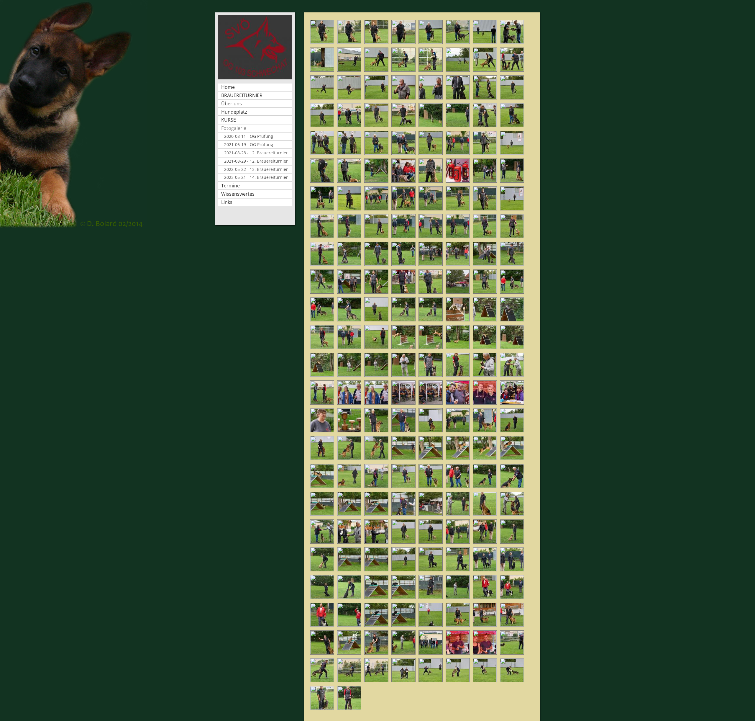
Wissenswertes (238, 194)
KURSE (228, 120)
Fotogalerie (233, 128)
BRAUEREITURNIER (241, 95)
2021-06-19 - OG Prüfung (248, 144)
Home (228, 87)
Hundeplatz (234, 112)
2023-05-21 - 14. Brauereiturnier (256, 177)
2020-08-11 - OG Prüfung (248, 136)
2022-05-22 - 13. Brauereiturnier (256, 169)
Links (226, 202)
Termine (230, 185)
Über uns (231, 103)
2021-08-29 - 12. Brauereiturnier (256, 161)
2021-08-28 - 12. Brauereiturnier (256, 153)
